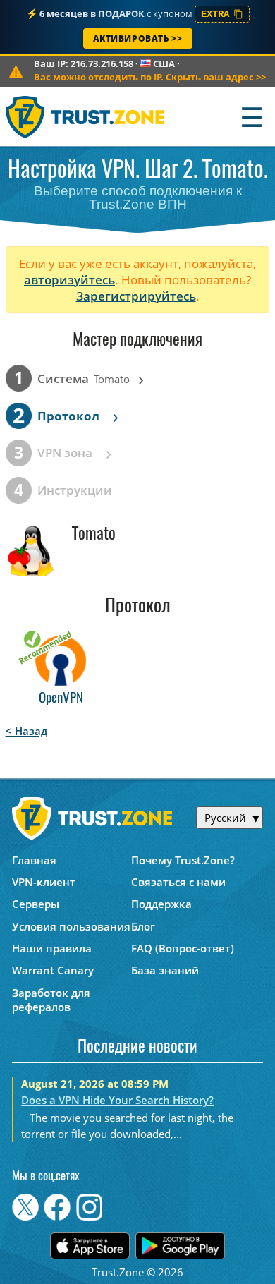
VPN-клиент (43, 882)
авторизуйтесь (69, 280)
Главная (34, 860)
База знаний (165, 970)
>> (150, 77)
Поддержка (161, 904)
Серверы (35, 904)
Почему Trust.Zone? (183, 860)
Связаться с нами (178, 882)
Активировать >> (138, 38)
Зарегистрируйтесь (136, 296)
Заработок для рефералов (51, 1000)
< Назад (26, 731)
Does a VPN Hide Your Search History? (117, 1100)
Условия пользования (71, 926)
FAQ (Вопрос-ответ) (182, 948)
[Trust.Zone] (86, 116)
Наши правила (52, 948)
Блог (143, 926)
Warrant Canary (53, 970)
